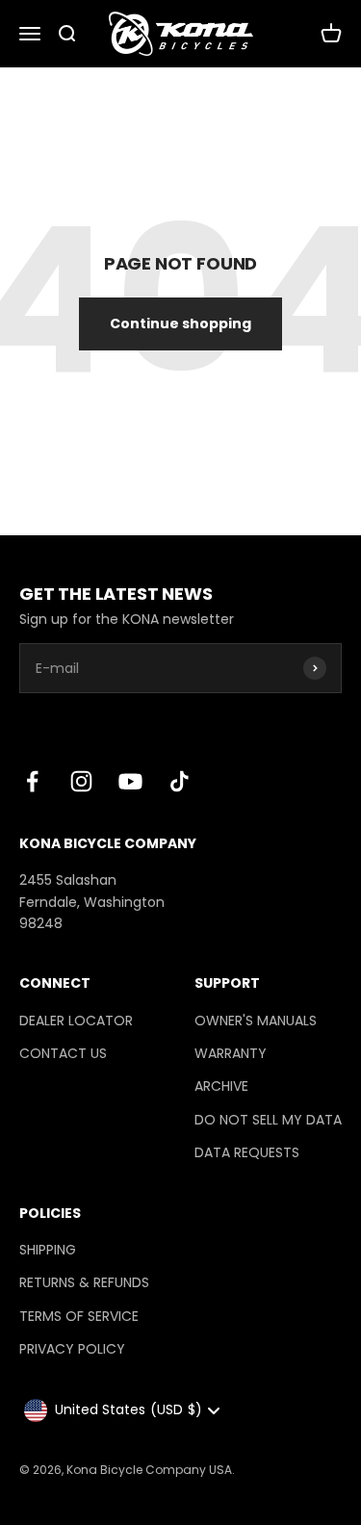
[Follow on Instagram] (81, 781)
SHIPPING (47, 1249)
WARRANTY (230, 1053)
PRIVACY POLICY (72, 1348)
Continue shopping (180, 323)
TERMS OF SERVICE (79, 1316)
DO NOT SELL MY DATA (268, 1119)
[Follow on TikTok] (180, 781)
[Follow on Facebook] (32, 781)
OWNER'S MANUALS (255, 1020)
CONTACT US (63, 1053)
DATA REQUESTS (246, 1152)
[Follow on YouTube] (130, 781)
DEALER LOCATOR (76, 1020)
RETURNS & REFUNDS (84, 1282)
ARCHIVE (221, 1086)
